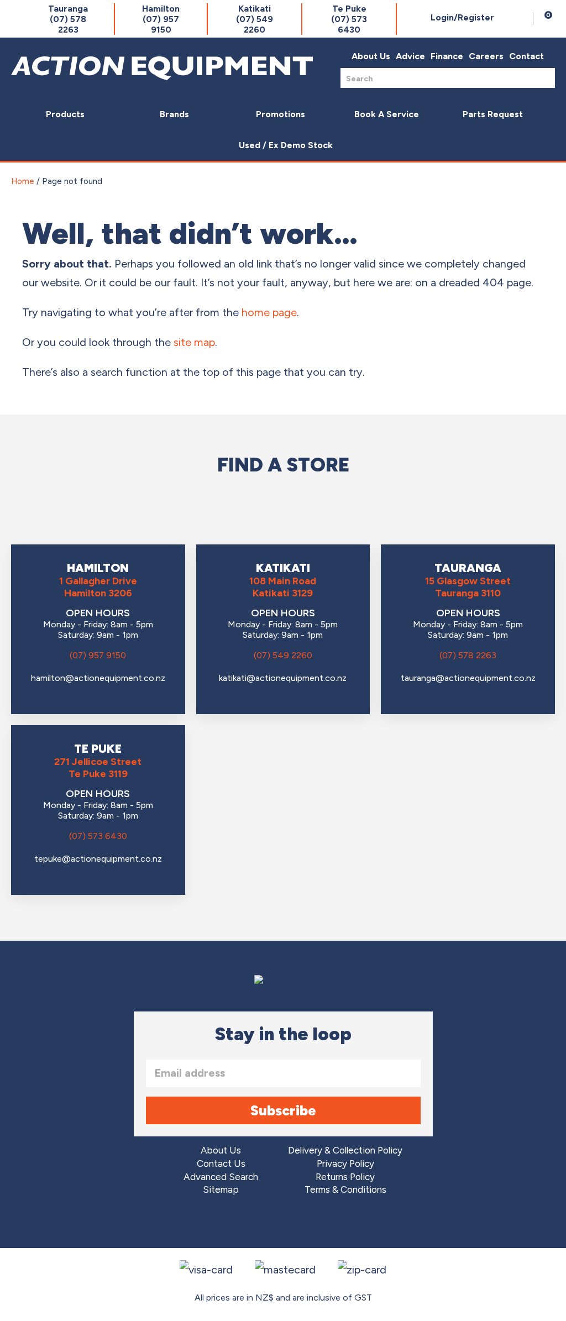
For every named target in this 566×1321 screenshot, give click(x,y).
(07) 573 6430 (98, 836)
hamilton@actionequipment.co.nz (98, 678)
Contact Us (221, 1164)
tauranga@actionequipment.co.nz (468, 678)
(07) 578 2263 (467, 655)
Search (543, 77)
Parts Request (493, 114)
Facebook (252, 1223)
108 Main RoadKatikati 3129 (282, 587)
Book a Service (386, 114)
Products (65, 114)
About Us (371, 56)
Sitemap (221, 1189)
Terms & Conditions (345, 1189)
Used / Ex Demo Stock (286, 145)
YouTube (314, 1223)
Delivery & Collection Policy (345, 1150)
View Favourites (522, 19)
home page (269, 312)
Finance (447, 56)
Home (22, 181)
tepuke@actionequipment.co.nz (98, 858)
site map (194, 342)
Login (462, 17)
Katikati (254, 19)
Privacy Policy (345, 1164)
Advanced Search (221, 1177)
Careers (486, 56)
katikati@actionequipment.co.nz (283, 678)
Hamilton (161, 19)
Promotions (280, 114)
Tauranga (68, 19)
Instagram (283, 1223)
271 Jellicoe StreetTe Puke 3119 (98, 768)
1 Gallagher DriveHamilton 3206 (98, 587)
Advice (410, 56)
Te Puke (349, 19)
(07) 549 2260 (283, 655)
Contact (526, 56)
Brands (174, 114)
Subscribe (283, 1110)
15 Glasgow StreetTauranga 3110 (468, 587)
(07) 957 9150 (98, 655)
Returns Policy (345, 1177)
